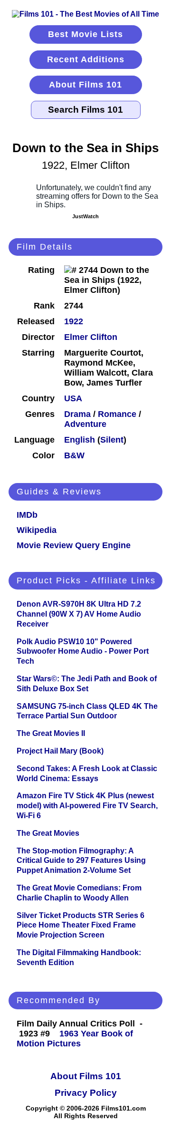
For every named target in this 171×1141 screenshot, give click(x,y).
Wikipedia (37, 530)
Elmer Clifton (90, 337)
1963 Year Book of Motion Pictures (75, 1038)
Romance (117, 414)
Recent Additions (85, 59)
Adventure (85, 424)
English (79, 440)
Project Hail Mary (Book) (60, 751)
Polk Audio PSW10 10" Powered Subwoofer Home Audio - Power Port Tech (83, 652)
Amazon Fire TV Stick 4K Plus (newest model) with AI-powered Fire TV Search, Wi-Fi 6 (87, 806)
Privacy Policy (86, 1093)
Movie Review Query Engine (74, 545)
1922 (73, 321)
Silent (112, 440)
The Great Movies (48, 833)
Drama (77, 414)
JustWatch (85, 216)
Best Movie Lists (85, 34)
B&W (74, 455)
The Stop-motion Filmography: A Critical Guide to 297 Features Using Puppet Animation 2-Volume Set (81, 861)
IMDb (27, 515)
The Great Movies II (51, 733)
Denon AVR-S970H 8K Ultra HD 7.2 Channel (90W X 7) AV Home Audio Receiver (79, 614)
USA (73, 398)
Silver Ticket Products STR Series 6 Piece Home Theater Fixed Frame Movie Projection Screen (80, 925)
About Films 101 (85, 84)
